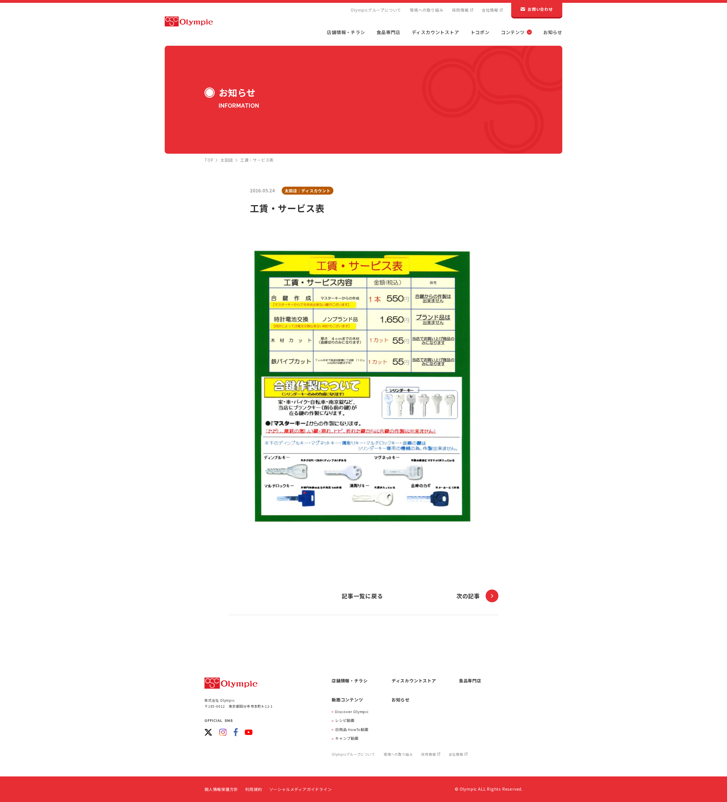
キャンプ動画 (347, 738)
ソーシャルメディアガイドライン (300, 789)
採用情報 (460, 10)
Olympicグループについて (376, 10)
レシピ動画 (345, 720)
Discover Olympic (352, 711)
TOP (208, 160)
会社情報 (490, 10)
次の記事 (468, 596)
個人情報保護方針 (221, 789)
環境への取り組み (426, 10)
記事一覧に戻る (362, 596)
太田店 (226, 160)
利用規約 (253, 789)
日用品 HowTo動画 (352, 729)
